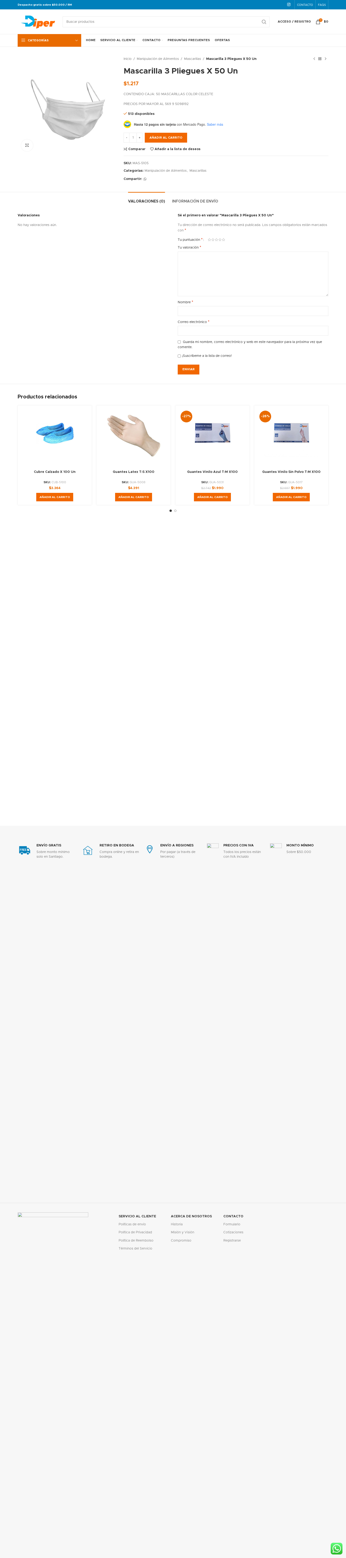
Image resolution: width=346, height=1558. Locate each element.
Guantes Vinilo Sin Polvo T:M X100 (291, 472)
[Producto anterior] (314, 59)
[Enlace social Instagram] (289, 4)
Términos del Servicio (135, 1248)
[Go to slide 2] (175, 511)
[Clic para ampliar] (27, 145)
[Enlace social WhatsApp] (145, 179)
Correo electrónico (193, 322)
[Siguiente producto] (325, 59)
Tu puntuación (190, 239)
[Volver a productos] (320, 59)
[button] (54, 497)
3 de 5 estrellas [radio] (216, 239)
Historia (177, 1224)
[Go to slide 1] (170, 511)
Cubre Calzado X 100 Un (55, 472)
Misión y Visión (182, 1232)
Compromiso (181, 1240)
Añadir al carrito (165, 137)
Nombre (185, 302)
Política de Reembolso (136, 1240)
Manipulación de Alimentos (158, 59)
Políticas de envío (132, 1224)
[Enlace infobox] (47, 851)
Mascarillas (192, 59)
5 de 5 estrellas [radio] (223, 239)
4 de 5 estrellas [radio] (220, 239)
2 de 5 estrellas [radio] (213, 239)
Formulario (231, 1224)
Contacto (233, 1216)
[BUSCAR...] (264, 21)
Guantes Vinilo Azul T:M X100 (212, 472)
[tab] (146, 199)
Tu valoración (189, 247)
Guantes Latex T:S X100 (133, 472)
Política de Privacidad (135, 1232)
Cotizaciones (233, 1232)
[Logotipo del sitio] (38, 21)
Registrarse (232, 1240)
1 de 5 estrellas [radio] (209, 239)
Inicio (128, 59)
